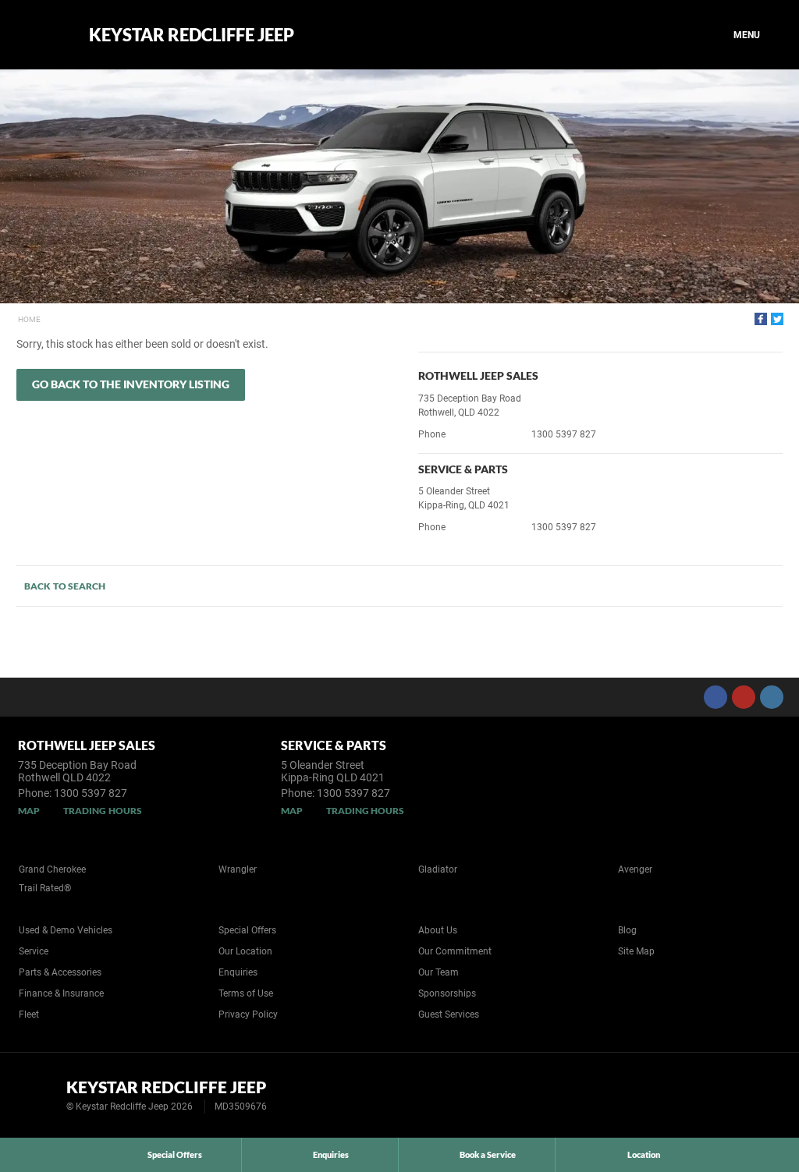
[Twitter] (777, 319)
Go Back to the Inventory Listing (130, 384)
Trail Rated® (45, 888)
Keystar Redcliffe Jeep (191, 35)
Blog (627, 930)
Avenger (635, 869)
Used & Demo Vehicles (65, 930)
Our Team (438, 972)
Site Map (636, 951)
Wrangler (237, 869)
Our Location (245, 951)
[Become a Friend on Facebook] (715, 697)
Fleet (29, 1014)
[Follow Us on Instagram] (771, 697)
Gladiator (437, 869)
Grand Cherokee (52, 869)
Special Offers (247, 930)
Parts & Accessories (60, 972)
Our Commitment (455, 951)
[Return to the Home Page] (38, 1094)
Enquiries (237, 972)
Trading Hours (102, 810)
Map (29, 810)
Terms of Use (245, 993)
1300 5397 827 (563, 434)
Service (33, 951)
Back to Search (64, 586)
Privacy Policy (248, 1014)
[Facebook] (761, 319)
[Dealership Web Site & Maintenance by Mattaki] (757, 1095)
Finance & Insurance (61, 993)
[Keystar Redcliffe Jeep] (41, 35)
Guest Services (448, 1014)
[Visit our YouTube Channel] (743, 697)
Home (29, 319)
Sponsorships (447, 993)
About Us (437, 930)
